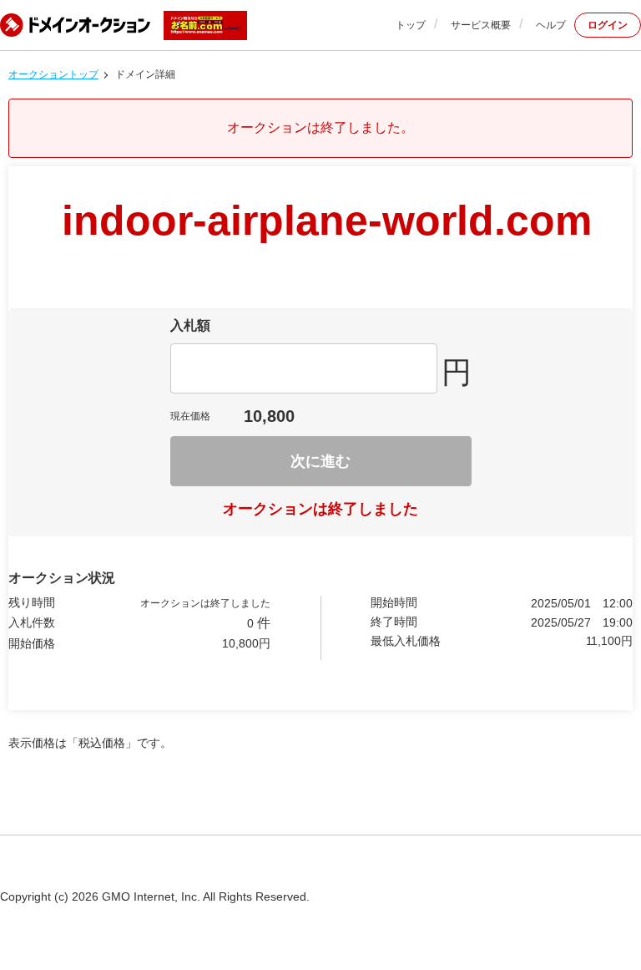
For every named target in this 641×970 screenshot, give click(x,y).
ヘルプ (551, 25)
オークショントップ (53, 74)
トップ (411, 25)
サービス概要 (481, 25)
